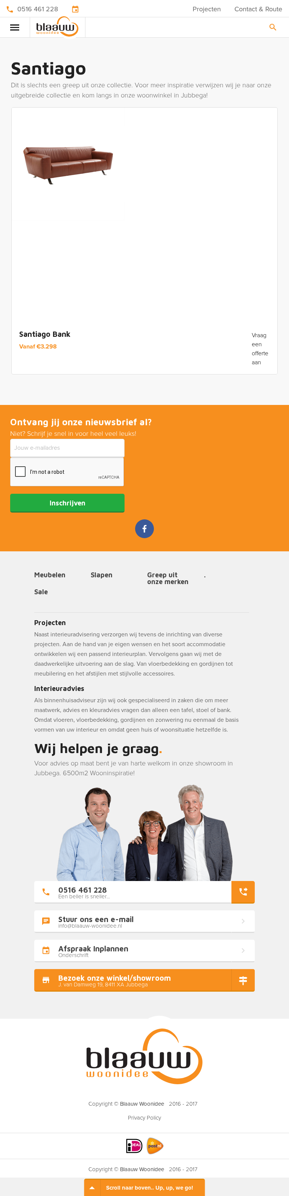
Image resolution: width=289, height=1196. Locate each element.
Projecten (207, 9)
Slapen (102, 575)
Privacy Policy (144, 1117)
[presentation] (67, 472)
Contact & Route (258, 9)
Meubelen (49, 575)
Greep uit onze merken (168, 579)
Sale (41, 592)
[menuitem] (144, 1115)
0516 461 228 (37, 9)
